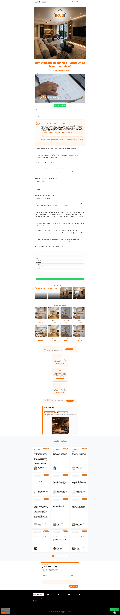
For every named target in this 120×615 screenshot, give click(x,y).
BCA (52, 139)
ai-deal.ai (43, 135)
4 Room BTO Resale (82, 598)
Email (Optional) (39, 262)
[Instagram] (36, 601)
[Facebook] (33, 601)
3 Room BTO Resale (82, 596)
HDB (49, 139)
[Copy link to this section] (62, 249)
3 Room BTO (60, 596)
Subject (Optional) (39, 266)
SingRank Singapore (59, 70)
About (48, 596)
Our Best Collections (41, 116)
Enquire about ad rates (73, 586)
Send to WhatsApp (60, 278)
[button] (61, 2)
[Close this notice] (8, 609)
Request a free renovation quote (50, 412)
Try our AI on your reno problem (62, 412)
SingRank (63, 612)
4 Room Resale (70, 598)
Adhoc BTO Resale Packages (82, 602)
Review (48, 598)
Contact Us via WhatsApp (61, 105)
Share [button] (37, 73)
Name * (37, 254)
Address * (38, 258)
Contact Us (39, 112)
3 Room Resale (70, 596)
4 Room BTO (60, 598)
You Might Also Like (40, 114)
